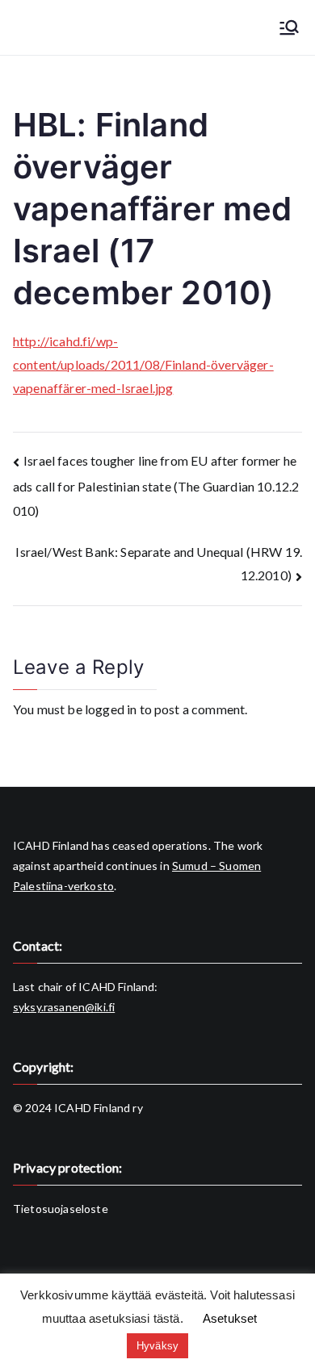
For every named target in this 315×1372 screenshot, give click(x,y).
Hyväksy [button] (157, 1346)
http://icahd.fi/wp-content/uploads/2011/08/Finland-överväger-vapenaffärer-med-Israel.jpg (143, 364)
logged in (110, 709)
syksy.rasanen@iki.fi (64, 1007)
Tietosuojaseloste (60, 1208)
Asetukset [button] (230, 1318)
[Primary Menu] (289, 27)
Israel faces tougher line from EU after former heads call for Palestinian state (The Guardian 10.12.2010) (156, 485)
